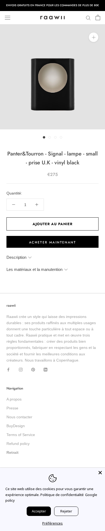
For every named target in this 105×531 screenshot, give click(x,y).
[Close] (100, 472)
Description (16, 257)
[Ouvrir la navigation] (7, 18)
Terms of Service (20, 435)
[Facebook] (8, 369)
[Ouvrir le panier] (98, 17)
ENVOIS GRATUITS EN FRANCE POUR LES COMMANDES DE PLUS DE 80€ (52, 5)
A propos (14, 399)
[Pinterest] (33, 369)
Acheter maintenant (52, 242)
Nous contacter (19, 417)
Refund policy (18, 443)
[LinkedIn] (45, 369)
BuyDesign (15, 426)
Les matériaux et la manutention (34, 269)
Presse (12, 408)
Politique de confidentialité (62, 494)
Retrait (12, 452)
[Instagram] (21, 369)
